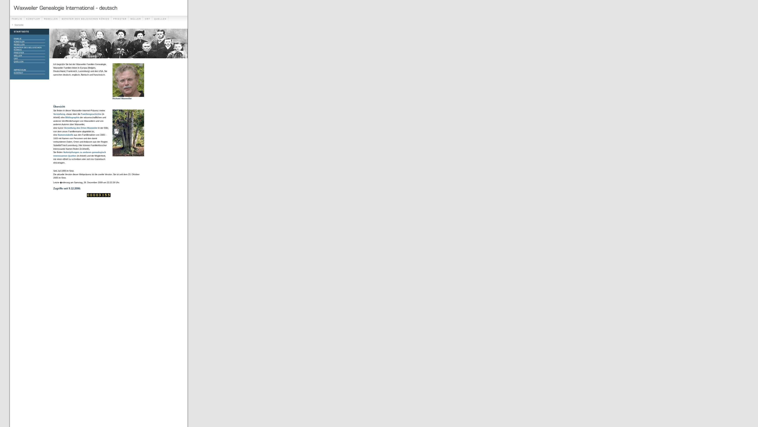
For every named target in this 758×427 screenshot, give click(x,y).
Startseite (18, 25)
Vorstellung (59, 114)
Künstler (33, 19)
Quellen (160, 19)
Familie (17, 19)
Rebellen (51, 19)
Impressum (20, 70)
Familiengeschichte (91, 114)
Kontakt (18, 73)
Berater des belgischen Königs (85, 19)
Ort (147, 19)
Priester (120, 19)
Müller (135, 19)
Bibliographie (72, 117)
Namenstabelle (65, 135)
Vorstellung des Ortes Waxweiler (81, 128)
